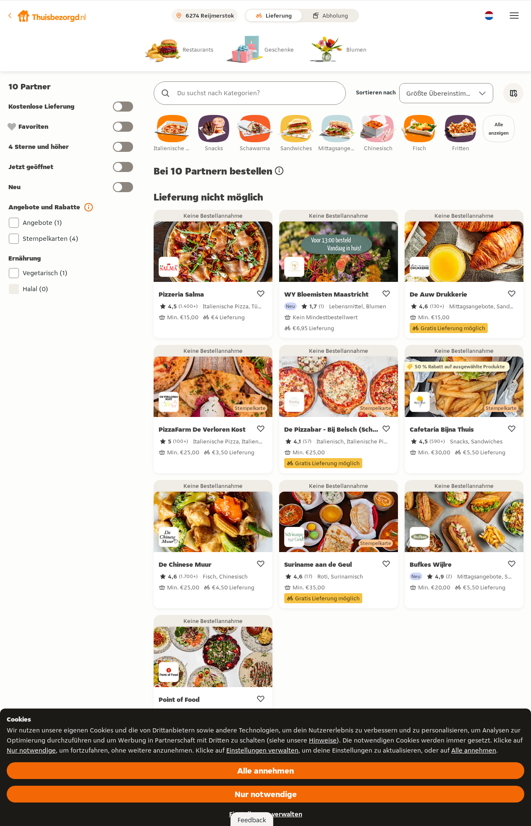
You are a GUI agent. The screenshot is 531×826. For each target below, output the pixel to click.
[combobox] (258, 93)
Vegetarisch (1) (45, 272)
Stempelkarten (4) (50, 238)
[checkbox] (172, 133)
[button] (46, 15)
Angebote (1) (42, 222)
